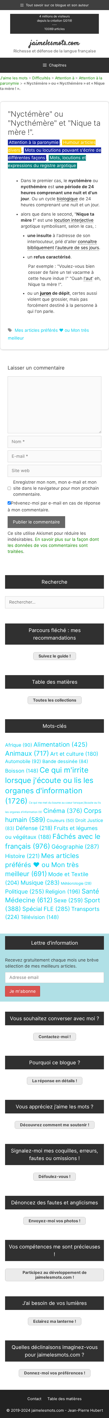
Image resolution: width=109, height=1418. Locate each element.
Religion (62, 891)
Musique (40, 882)
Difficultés (41, 78)
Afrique (18, 745)
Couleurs (60, 820)
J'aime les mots (14, 78)
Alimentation (60, 744)
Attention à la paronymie (34, 142)
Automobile (23, 761)
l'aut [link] (88, 278)
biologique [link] (67, 198)
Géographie (75, 846)
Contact (34, 1398)
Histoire (22, 856)
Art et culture (74, 754)
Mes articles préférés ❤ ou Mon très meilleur (42, 865)
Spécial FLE (46, 908)
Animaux (27, 753)
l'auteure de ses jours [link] (77, 247)
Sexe (68, 900)
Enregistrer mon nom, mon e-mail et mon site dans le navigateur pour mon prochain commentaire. (56, 488)
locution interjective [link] (74, 220)
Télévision (40, 917)
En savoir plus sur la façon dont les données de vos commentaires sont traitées (53, 545)
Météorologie (76, 883)
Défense (34, 828)
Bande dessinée (65, 761)
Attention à (64, 78)
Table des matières (64, 1398)
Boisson (21, 771)
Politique (24, 891)
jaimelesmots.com (54, 43)
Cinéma (62, 810)
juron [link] (45, 293)
